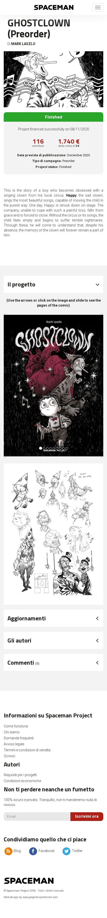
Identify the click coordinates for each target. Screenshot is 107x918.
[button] (6, 385)
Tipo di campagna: (47, 161)
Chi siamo (12, 732)
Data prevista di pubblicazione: (41, 155)
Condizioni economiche (22, 781)
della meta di (68, 146)
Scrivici (9, 756)
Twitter (77, 851)
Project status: (47, 167)
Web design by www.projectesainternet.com (31, 897)
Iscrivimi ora (87, 816)
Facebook (46, 851)
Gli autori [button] (19, 640)
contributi (38, 146)
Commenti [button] (23, 662)
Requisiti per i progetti (20, 775)
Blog (17, 851)
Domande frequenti (19, 738)
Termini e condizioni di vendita (27, 750)
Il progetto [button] (21, 284)
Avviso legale (14, 744)
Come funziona (16, 726)
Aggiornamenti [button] (26, 618)
